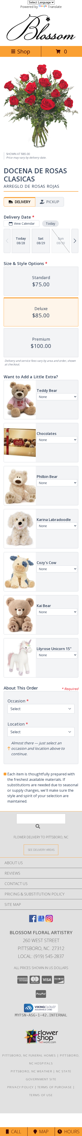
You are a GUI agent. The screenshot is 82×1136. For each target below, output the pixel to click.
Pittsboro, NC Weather (31, 1071)
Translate (55, 7)
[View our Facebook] (32, 920)
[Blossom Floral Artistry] (41, 39)
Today (50, 223)
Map (43, 1132)
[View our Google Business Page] (41, 920)
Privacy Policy (20, 1087)
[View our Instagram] (49, 920)
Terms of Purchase (54, 1087)
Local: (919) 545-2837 (41, 956)
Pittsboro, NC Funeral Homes (29, 1055)
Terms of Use (41, 1095)
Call (15, 1132)
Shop (23, 51)
